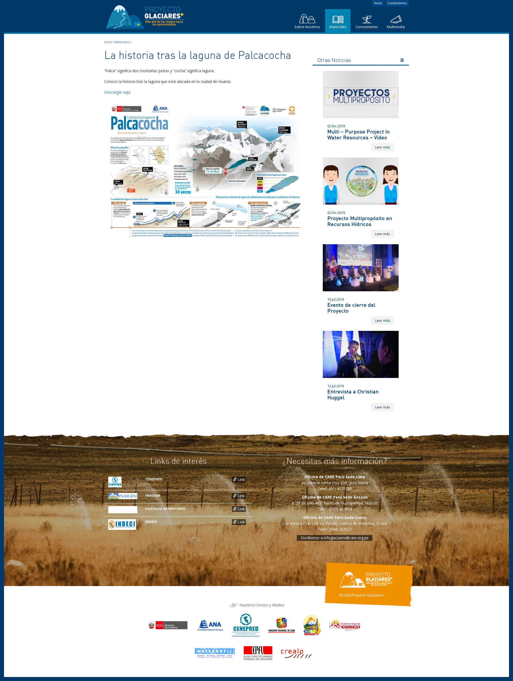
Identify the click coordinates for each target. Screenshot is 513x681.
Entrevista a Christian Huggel (353, 394)
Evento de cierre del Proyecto (351, 307)
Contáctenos (397, 3)
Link (241, 479)
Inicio (378, 3)
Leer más (382, 147)
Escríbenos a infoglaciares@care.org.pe (334, 537)
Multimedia (396, 26)
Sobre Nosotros (307, 26)
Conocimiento (367, 26)
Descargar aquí (117, 92)
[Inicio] (145, 15)
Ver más (402, 61)
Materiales (338, 26)
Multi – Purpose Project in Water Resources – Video (358, 134)
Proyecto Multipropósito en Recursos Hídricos (359, 221)
